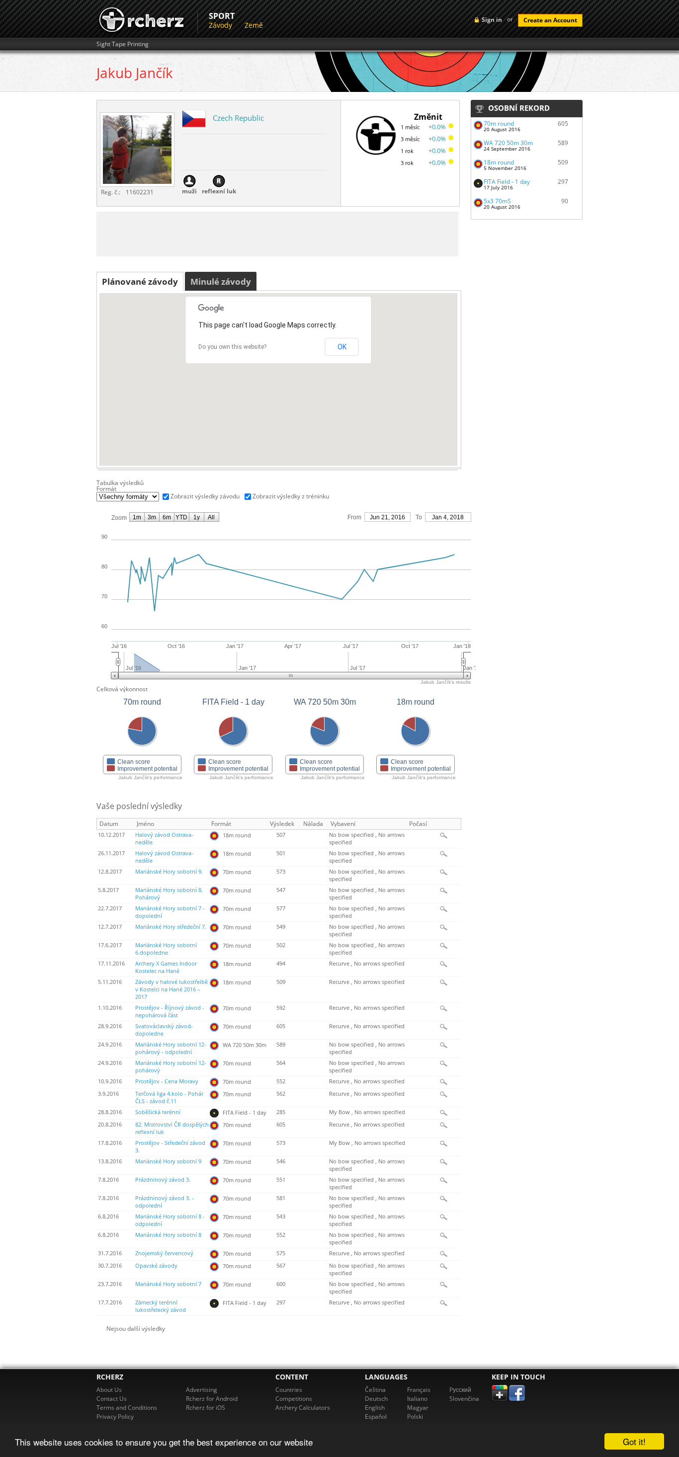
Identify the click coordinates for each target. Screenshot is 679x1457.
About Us (109, 1389)
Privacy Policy (115, 1416)
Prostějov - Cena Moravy (166, 1081)
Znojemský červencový (164, 1253)
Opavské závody (156, 1265)
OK (342, 347)
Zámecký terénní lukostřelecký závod (160, 1306)
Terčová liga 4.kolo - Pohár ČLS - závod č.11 (169, 1097)
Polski (415, 1416)
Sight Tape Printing (122, 44)
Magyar (417, 1407)
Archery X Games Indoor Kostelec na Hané (166, 967)
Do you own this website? (232, 346)
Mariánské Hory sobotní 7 (168, 1284)
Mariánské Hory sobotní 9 (168, 1161)
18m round (499, 162)
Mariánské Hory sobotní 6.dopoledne (166, 949)
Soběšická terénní (157, 1112)
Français (418, 1389)
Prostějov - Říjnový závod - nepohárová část (169, 1011)
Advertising (201, 1389)
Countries (288, 1389)
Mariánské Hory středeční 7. (170, 926)
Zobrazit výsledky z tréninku (291, 496)
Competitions (293, 1398)
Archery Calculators (302, 1407)
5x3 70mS (497, 201)
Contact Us (111, 1398)
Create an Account (550, 20)
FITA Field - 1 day (507, 181)
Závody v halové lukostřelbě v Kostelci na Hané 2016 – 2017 (171, 989)
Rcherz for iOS (205, 1407)
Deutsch (376, 1398)
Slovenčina (464, 1398)
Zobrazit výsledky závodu (205, 496)
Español (376, 1416)
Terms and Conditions (126, 1407)
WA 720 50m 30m (508, 143)
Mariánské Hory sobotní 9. (169, 871)
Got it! (634, 1441)
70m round (499, 123)
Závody (220, 25)
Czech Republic (238, 118)
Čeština (375, 1389)
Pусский (460, 1389)
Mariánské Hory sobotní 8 (168, 1234)
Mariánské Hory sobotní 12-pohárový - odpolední (170, 1048)
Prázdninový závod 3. (162, 1179)
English (375, 1407)
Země (254, 25)
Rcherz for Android (212, 1398)
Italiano (417, 1398)
